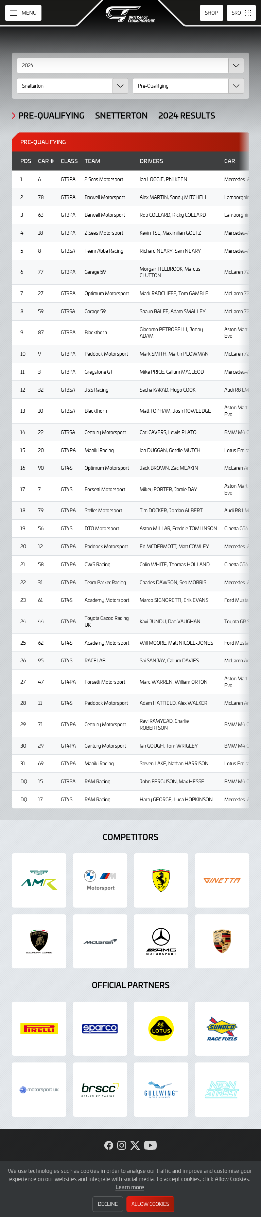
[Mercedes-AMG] (161, 941)
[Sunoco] (222, 1029)
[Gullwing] (161, 1089)
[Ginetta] (222, 880)
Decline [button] (108, 1204)
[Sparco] (100, 1029)
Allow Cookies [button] (150, 1204)
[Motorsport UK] (39, 1089)
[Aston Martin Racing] (39, 880)
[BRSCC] (100, 1089)
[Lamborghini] (39, 941)
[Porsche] (222, 941)
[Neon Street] (222, 1089)
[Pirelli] (39, 1029)
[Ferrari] (161, 880)
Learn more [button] (130, 1187)
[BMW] (100, 880)
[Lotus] (161, 1029)
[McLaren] (100, 941)
